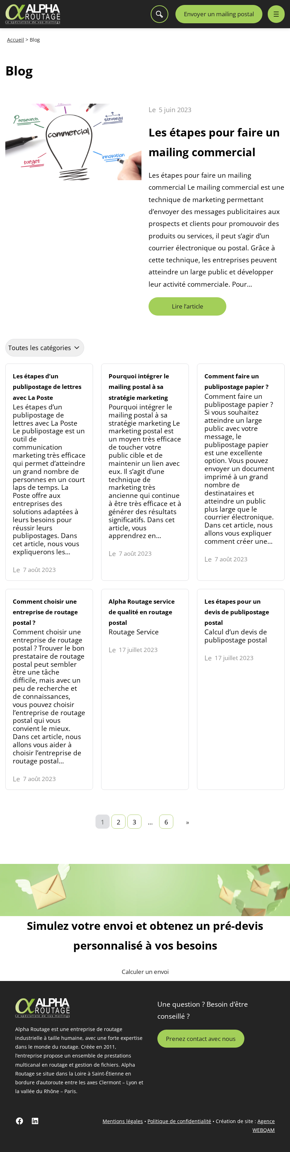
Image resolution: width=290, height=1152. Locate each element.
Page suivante (187, 822)
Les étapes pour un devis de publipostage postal (240, 689)
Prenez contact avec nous (201, 1038)
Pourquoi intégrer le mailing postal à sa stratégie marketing (145, 472)
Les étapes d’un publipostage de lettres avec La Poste (49, 472)
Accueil (15, 39)
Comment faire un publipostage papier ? (240, 472)
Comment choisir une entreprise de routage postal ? (49, 689)
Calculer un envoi (145, 972)
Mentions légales (123, 1121)
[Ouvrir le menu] (276, 14)
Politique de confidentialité (179, 1121)
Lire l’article (190, 308)
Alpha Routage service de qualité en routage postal (145, 689)
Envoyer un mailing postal (219, 14)
